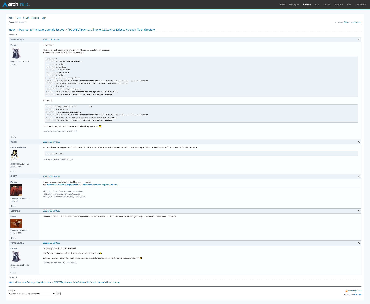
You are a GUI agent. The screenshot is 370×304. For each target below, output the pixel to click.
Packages (294, 4)
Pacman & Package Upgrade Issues (41, 29)
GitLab (327, 4)
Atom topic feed (354, 291)
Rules (18, 18)
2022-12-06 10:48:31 (51, 176)
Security (339, 4)
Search (26, 18)
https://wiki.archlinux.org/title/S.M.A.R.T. (101, 185)
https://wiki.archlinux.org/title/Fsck (62, 185)
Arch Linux (16, 4)
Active (346, 22)
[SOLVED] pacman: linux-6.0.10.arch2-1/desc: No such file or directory (111, 29)
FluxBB (357, 294)
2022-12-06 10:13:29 (51, 40)
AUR (349, 4)
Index (10, 18)
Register (35, 18)
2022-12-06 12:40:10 (51, 211)
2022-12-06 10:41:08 (51, 142)
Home (282, 4)
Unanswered (356, 22)
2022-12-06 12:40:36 (51, 243)
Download (361, 4)
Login (44, 18)
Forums (307, 4)
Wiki (317, 4)
